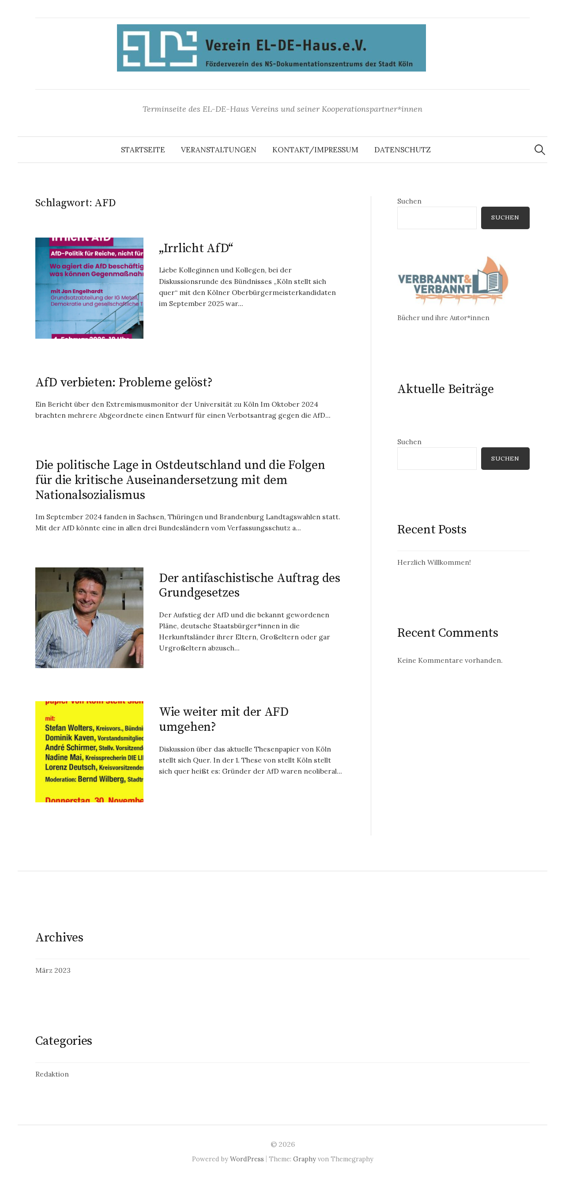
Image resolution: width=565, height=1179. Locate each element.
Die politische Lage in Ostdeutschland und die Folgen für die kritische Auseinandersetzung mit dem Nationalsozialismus (180, 480)
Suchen (409, 200)
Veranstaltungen (218, 150)
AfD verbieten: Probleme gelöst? (123, 382)
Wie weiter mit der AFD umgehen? (224, 719)
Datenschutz (402, 150)
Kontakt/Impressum (315, 150)
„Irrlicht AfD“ (196, 248)
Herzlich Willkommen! (434, 562)
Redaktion (52, 1073)
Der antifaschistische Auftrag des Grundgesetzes (249, 586)
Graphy (304, 1159)
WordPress (247, 1159)
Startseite (143, 150)
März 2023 (53, 970)
